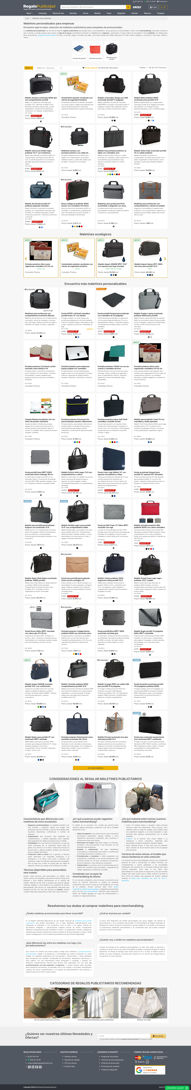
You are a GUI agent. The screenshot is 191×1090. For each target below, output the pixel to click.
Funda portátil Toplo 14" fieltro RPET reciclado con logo (113, 526)
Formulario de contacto (110, 1066)
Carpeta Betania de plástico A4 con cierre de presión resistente (40, 420)
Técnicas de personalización (112, 1060)
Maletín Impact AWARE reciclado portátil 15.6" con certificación (38, 685)
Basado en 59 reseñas (149, 1072)
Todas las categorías (109, 1070)
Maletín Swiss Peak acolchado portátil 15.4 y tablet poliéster (150, 152)
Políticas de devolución (110, 1063)
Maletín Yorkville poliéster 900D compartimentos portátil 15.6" (74, 685)
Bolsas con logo (144, 1020)
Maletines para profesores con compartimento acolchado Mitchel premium (39, 315)
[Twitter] (29, 1067)
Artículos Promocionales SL (47, 1087)
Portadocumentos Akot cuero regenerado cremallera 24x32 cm (39, 265)
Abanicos (147, 13)
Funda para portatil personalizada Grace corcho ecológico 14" (75, 579)
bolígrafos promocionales (47, 35)
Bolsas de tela (58, 13)
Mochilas (73, 13)
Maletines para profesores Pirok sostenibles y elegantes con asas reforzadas (112, 206)
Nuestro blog (70, 1066)
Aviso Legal (163, 1087)
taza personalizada (90, 891)
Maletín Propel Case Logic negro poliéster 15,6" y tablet (147, 579)
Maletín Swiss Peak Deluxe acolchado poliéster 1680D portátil (41, 579)
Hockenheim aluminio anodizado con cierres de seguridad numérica (77, 99)
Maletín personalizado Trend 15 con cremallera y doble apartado (149, 420)
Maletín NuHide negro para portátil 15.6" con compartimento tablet (75, 526)
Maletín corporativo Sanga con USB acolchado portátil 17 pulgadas (113, 99)
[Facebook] (36, 1067)
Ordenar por (41, 68)
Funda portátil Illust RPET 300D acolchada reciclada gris (111, 632)
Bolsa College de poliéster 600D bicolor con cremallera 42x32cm (75, 205)
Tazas (109, 13)
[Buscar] (128, 7)
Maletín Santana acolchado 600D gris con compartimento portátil (41, 99)
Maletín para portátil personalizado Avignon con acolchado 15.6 (39, 526)
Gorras (85, 13)
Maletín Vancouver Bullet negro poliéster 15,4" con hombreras (38, 152)
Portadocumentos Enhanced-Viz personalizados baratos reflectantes (76, 420)
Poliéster (129, 839)
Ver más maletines (95, 768)
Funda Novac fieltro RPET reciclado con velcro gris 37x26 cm (39, 632)
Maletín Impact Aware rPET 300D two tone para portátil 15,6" (148, 265)
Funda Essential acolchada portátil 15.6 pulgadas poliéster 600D (148, 685)
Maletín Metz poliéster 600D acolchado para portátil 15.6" (146, 99)
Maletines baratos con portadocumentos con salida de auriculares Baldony (74, 153)
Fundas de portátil (79, 58)
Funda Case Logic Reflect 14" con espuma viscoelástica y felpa (112, 473)
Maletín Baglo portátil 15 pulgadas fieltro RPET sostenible (148, 632)
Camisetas (42, 13)
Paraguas (160, 13)
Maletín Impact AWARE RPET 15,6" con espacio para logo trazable (112, 265)
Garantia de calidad (72, 1060)
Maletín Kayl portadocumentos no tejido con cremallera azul (112, 152)
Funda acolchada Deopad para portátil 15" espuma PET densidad (148, 473)
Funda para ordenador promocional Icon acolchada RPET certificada (149, 738)
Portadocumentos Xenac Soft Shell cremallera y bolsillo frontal (112, 420)
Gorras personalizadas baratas (47, 1020)
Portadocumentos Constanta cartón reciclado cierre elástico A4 (40, 367)
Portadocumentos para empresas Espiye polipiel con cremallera (75, 367)
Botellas (97, 13)
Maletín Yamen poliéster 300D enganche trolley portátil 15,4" (110, 579)
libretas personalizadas (90, 889)
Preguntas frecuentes (109, 1056)
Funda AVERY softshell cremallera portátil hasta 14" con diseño (75, 314)
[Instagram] (40, 1067)
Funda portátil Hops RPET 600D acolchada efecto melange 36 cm (39, 473)
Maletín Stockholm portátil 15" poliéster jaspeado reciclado (37, 205)
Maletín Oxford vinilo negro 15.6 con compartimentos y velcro (76, 473)
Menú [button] (29, 13)
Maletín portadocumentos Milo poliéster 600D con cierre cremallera (149, 526)
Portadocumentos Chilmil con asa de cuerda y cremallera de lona (113, 367)
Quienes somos (71, 1056)
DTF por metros (71, 1063)
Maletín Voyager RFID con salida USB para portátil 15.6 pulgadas (113, 685)
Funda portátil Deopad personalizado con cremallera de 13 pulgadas (113, 314)
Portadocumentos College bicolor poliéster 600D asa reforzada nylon (76, 632)
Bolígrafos (121, 13)
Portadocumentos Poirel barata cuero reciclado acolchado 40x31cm (77, 738)
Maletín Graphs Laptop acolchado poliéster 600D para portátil (148, 314)
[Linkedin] (33, 1067)
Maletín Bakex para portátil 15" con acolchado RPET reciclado (39, 738)
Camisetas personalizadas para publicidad (95, 1020)
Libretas (134, 13)
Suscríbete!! (158, 1036)
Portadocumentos (95, 58)
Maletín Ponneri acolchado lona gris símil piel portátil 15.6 (113, 738)
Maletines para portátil (111, 58)
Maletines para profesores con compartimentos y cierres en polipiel (149, 205)
